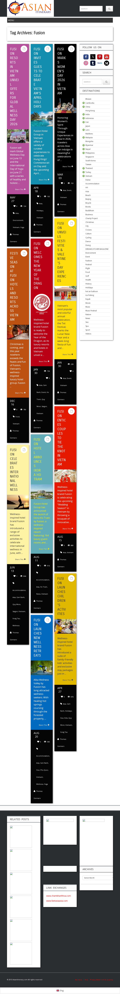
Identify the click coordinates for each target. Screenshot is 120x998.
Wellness (16, 625)
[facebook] (86, 56)
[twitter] (93, 56)
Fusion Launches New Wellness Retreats (38, 637)
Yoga (22, 227)
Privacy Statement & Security (101, 979)
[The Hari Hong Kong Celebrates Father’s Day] (21, 929)
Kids (66, 718)
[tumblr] (93, 62)
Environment (18, 220)
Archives (79, 979)
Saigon (44, 406)
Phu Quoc (44, 770)
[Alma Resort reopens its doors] (21, 906)
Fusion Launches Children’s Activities (61, 596)
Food (17, 417)
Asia (17, 213)
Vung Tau (16, 618)
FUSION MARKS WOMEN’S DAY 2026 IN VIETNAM (61, 71)
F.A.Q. (86, 979)
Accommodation (42, 580)
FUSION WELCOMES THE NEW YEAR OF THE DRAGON (38, 266)
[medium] (106, 62)
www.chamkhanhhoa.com (58, 895)
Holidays (40, 210)
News (38, 594)
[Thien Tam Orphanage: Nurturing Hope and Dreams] (21, 859)
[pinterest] (100, 56)
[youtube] (106, 56)
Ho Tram (43, 587)
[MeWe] (100, 62)
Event (69, 190)
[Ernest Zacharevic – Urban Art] (21, 953)
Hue (62, 718)
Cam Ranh (20, 597)
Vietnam (16, 227)
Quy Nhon (16, 604)
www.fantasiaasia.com (57, 900)
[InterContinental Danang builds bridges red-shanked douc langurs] (21, 836)
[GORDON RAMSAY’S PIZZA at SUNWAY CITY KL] (21, 883)
